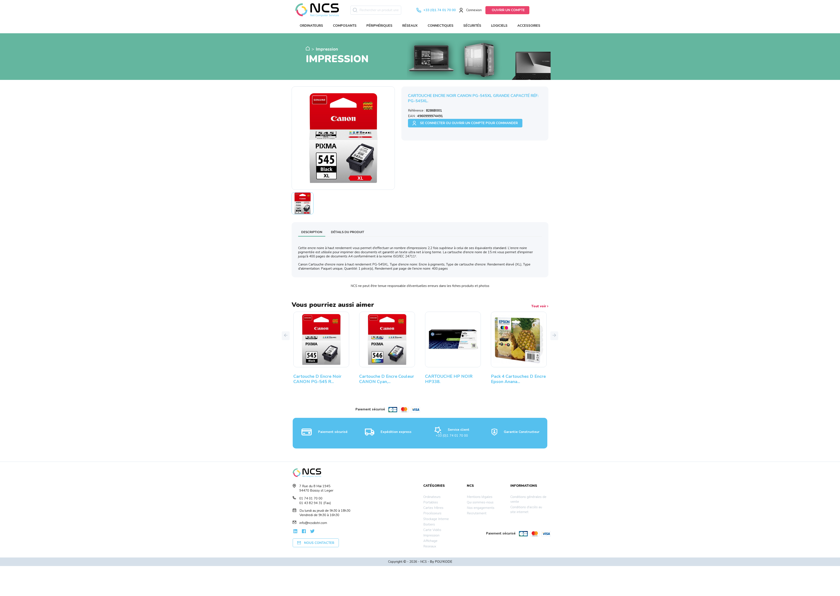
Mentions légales (479, 497)
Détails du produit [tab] (347, 232)
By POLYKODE (441, 561)
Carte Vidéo (432, 530)
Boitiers (429, 524)
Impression (431, 535)
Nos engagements (480, 508)
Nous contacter (319, 543)
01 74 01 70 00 (310, 498)
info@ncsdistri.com (313, 523)
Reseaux (429, 546)
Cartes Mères (433, 508)
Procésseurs (432, 513)
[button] (286, 335)
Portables (430, 502)
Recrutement (476, 513)
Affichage (430, 541)
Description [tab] (311, 232)
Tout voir (539, 306)
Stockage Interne (436, 519)
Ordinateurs (432, 497)
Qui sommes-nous (480, 502)
